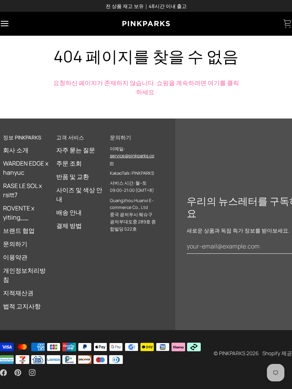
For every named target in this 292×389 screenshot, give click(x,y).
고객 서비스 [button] (70, 137)
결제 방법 (69, 225)
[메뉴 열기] (11, 24)
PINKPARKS (232, 353)
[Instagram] (32, 372)
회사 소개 (16, 150)
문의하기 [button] (120, 137)
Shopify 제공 (277, 353)
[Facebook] (3, 372)
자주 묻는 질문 (75, 150)
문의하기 (15, 244)
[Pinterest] (17, 372)
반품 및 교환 (72, 176)
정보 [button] (22, 137)
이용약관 (15, 257)
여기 (214, 83)
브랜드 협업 (19, 230)
